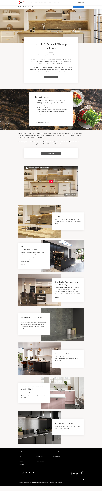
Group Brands (21, 459)
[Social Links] (20, 473)
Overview (37, 6)
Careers (20, 456)
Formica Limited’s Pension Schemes (58, 479)
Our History (21, 461)
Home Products (56, 459)
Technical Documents (40, 461)
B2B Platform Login (39, 459)
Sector (45, 2)
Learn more (23, 264)
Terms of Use (27, 479)
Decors (41, 6)
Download (37, 121)
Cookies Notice (20, 479)
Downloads (50, 6)
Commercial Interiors (56, 456)
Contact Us (38, 453)
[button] (74, 2)
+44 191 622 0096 (80, 479)
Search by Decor (34, 2)
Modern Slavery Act (40, 479)
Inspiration (41, 2)
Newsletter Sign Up (39, 456)
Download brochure (51, 153)
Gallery (45, 6)
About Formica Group (23, 453)
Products (27, 2)
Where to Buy (56, 2)
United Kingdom (80, 2)
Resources (50, 2)
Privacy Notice (33, 479)
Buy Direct (55, 453)
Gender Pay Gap (47, 479)
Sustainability (21, 464)
